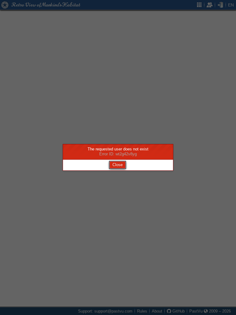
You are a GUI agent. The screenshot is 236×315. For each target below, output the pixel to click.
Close (117, 164)
